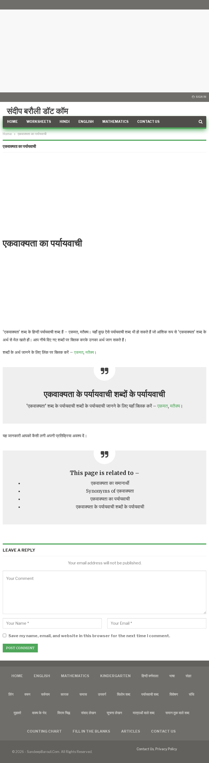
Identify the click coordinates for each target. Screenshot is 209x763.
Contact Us (148, 122)
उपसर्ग (102, 694)
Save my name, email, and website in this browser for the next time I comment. (89, 635)
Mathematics (115, 122)
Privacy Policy (166, 749)
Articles (130, 731)
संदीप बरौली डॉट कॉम (37, 111)
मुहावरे (17, 713)
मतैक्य (89, 352)
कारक (65, 694)
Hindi (65, 122)
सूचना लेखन (114, 713)
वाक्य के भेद (39, 713)
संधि (191, 694)
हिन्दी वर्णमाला (150, 676)
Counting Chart (44, 731)
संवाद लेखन (88, 713)
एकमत (78, 352)
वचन (27, 694)
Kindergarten (115, 676)
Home (12, 122)
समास (83, 694)
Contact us (163, 731)
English (86, 122)
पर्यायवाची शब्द (150, 694)
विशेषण (174, 694)
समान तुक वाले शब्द (177, 713)
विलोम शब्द (123, 694)
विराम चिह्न (63, 713)
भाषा (172, 676)
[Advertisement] (104, 46)
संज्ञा (188, 676)
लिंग (11, 694)
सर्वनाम (45, 694)
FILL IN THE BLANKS (91, 731)
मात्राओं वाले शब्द (144, 713)
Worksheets (38, 122)
